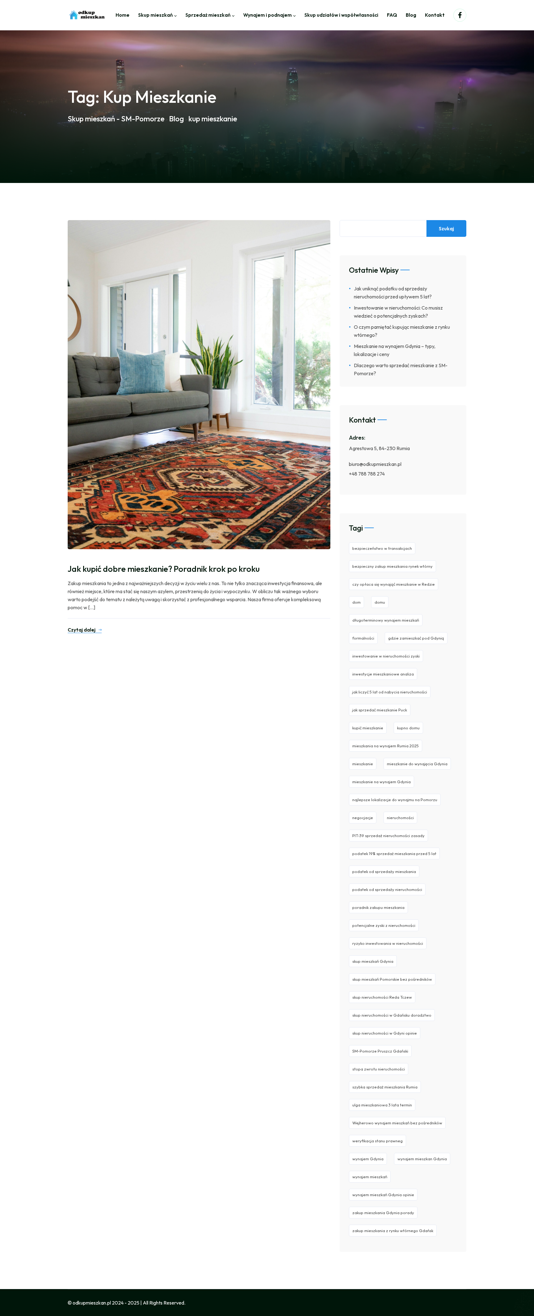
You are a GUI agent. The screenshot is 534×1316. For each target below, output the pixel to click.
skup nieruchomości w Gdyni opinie (384, 1033)
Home (122, 15)
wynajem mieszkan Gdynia (422, 1158)
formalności (363, 638)
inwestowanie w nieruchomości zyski (386, 656)
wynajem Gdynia (368, 1158)
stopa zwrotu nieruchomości (378, 1068)
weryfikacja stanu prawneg (377, 1140)
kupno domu (408, 727)
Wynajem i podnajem (267, 15)
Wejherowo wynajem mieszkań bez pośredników (397, 1122)
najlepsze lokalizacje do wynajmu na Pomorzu (394, 799)
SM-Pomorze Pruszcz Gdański (380, 1051)
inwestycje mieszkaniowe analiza (383, 673)
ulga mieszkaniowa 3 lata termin (382, 1104)
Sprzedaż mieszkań (208, 15)
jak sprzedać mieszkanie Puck (379, 709)
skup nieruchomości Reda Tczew (382, 997)
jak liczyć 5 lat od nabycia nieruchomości (389, 691)
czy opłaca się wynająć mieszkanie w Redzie (393, 584)
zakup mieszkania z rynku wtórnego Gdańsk (392, 1230)
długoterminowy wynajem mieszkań (385, 620)
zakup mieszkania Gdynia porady (383, 1212)
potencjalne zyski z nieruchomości (383, 925)
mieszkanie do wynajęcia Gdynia (417, 763)
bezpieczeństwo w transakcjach (382, 548)
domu (380, 602)
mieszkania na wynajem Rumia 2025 (385, 745)
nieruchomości (400, 817)
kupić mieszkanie (367, 727)
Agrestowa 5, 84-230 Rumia (379, 448)
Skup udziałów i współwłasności (341, 15)
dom (356, 602)
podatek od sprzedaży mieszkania (384, 871)
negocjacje (362, 817)
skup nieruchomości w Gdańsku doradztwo (391, 1015)
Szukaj (446, 228)
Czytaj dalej (81, 630)
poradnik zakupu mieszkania (378, 907)
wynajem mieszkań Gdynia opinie (383, 1194)
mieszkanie (362, 763)
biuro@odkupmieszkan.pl (375, 464)
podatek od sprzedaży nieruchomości (387, 889)
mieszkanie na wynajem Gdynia (381, 781)
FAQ (392, 15)
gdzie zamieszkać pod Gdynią (416, 638)
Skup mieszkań (155, 15)
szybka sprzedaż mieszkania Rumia (384, 1086)
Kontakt (435, 15)
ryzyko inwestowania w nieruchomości (387, 943)
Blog (411, 15)
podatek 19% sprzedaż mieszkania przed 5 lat (394, 853)
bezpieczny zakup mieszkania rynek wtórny (392, 566)
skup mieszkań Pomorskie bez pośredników (392, 979)
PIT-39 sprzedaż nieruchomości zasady (388, 835)
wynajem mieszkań (369, 1176)
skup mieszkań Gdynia (372, 961)
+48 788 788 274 (367, 474)
